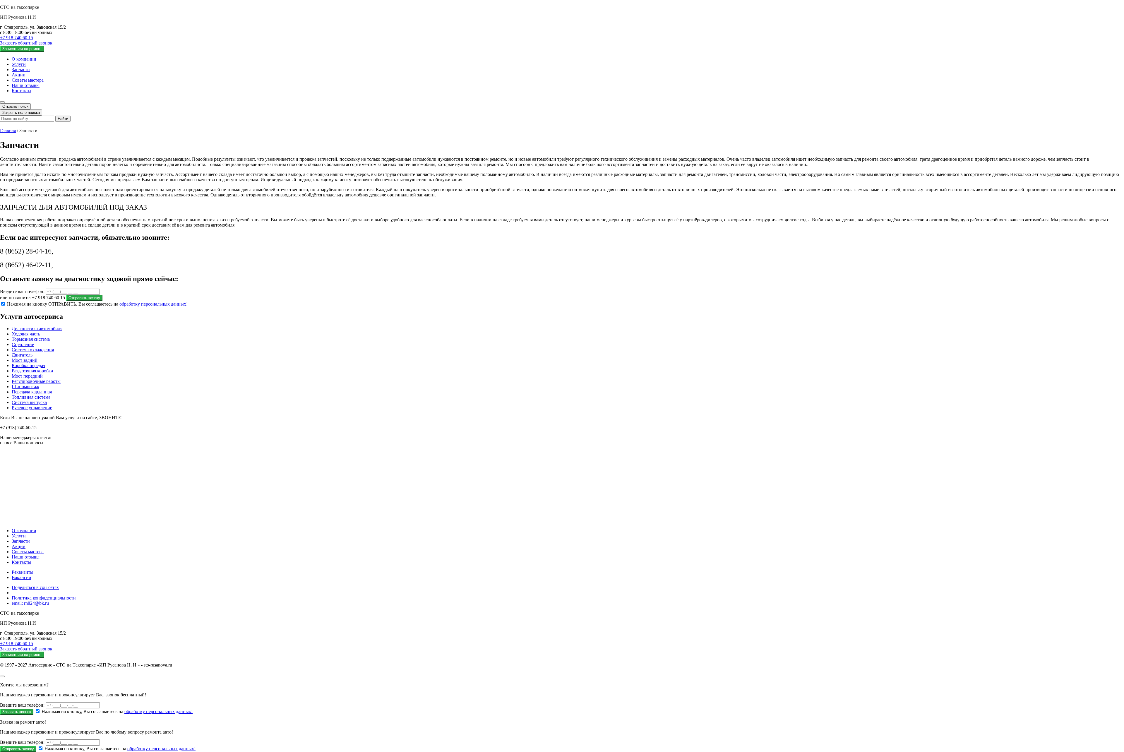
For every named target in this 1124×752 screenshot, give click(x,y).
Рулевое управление (32, 407)
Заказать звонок (16, 712)
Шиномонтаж (25, 386)
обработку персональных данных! (153, 304)
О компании (24, 58)
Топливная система (31, 397)
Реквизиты (22, 572)
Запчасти (21, 69)
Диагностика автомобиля (37, 328)
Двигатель (22, 354)
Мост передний (27, 376)
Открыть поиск (15, 106)
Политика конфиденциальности (44, 597)
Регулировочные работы (36, 381)
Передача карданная (32, 391)
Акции (18, 74)
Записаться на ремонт (22, 49)
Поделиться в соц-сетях (35, 587)
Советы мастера (28, 80)
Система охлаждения (33, 349)
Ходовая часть (26, 333)
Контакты (21, 90)
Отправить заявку (84, 298)
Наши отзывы (26, 85)
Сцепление (23, 344)
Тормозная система (31, 339)
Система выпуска (29, 402)
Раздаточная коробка (32, 370)
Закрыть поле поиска (21, 112)
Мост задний (24, 360)
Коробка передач (28, 365)
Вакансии (21, 577)
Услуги (19, 64)
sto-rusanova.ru (158, 664)
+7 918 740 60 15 (16, 37)
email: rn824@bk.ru (30, 603)
